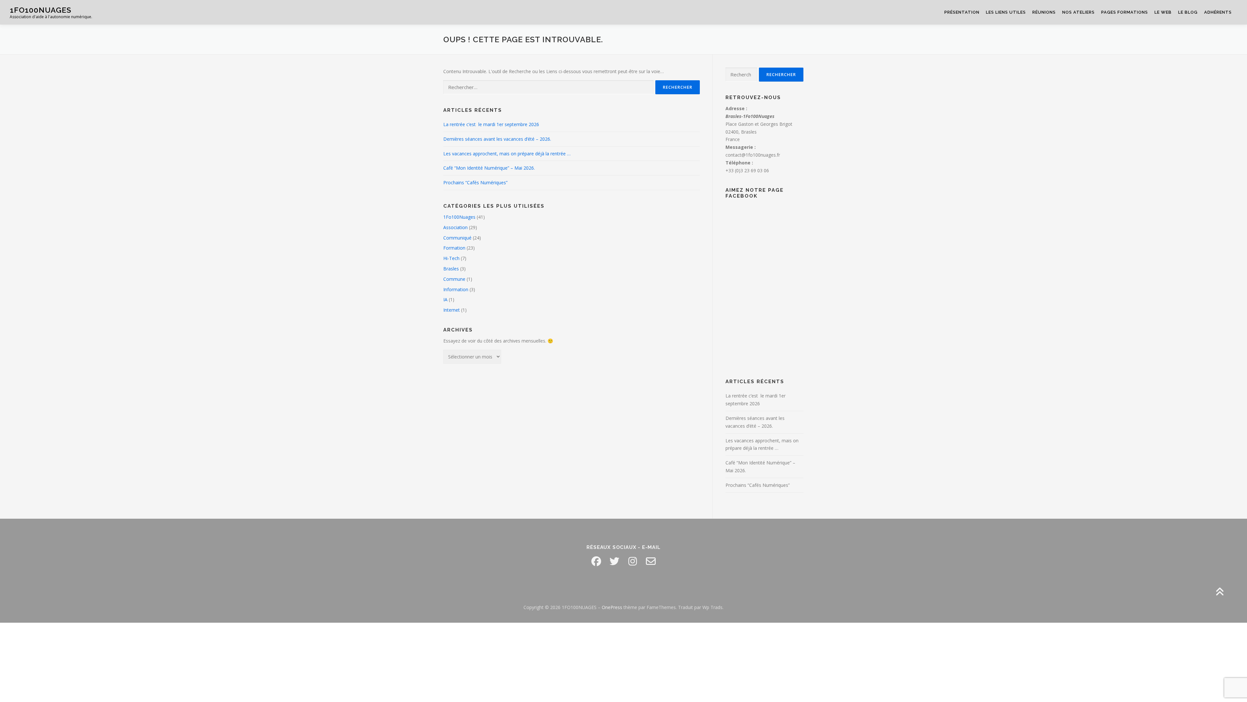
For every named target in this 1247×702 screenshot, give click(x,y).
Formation (454, 248)
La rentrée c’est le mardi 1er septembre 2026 (491, 124)
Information (455, 289)
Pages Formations (1124, 12)
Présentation (961, 12)
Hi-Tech (451, 258)
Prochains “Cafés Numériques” (475, 182)
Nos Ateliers (1078, 12)
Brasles (451, 269)
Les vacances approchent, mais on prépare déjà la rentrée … (507, 153)
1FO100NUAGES (40, 10)
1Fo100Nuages (459, 217)
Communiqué (457, 238)
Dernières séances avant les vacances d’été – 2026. (497, 139)
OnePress (612, 607)
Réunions (1044, 12)
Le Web (1163, 12)
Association (455, 227)
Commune (454, 279)
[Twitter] (614, 561)
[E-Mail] (651, 561)
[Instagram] (632, 561)
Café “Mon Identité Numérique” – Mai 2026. (489, 168)
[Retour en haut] (1219, 592)
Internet (451, 310)
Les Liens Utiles (1006, 12)
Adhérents (1218, 12)
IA (445, 299)
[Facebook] (596, 561)
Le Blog (1188, 12)
